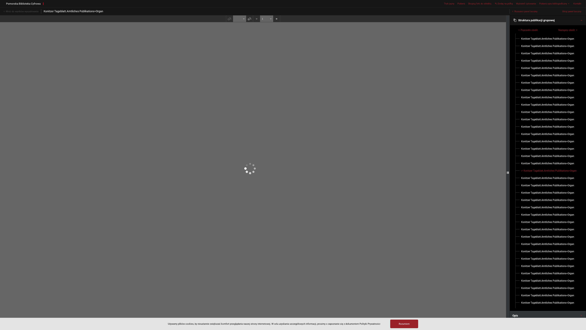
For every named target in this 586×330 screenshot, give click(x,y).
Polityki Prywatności (370, 324)
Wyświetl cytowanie (526, 3)
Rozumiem (404, 324)
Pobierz (461, 3)
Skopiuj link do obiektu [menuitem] (479, 3)
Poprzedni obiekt (529, 30)
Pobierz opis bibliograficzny (553, 3)
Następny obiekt (566, 30)
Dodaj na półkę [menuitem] (505, 3)
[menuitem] (548, 39)
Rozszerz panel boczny (525, 11)
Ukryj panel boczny (571, 11)
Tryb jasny (449, 3)
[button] (548, 20)
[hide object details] (508, 172)
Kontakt (577, 3)
